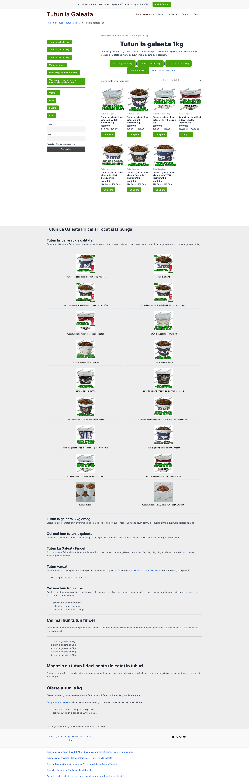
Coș (196, 14)
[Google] (180, 737)
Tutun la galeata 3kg (59, 57)
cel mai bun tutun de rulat (145, 570)
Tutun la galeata (144, 14)
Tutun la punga (56, 65)
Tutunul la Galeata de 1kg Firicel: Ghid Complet (70, 770)
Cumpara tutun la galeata (59, 702)
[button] (153, 14)
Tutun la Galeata (70, 14)
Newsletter (172, 14)
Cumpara (108, 134)
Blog (160, 14)
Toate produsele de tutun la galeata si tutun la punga (63, 81)
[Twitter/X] (176, 737)
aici (57, 577)
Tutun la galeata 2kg (59, 49)
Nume (49, 125)
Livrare (52, 108)
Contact (186, 14)
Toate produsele (138, 70)
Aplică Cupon (161, 4)
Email (49, 134)
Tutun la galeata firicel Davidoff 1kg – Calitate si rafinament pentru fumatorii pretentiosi (90, 752)
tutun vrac (70, 609)
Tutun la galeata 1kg (59, 42)
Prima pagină (107, 36)
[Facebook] (173, 737)
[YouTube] (184, 737)
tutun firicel (70, 627)
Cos (51, 115)
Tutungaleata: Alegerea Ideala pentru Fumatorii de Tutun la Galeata (79, 758)
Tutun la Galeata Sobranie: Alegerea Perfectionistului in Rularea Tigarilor (82, 764)
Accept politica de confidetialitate (61, 144)
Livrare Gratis (157, 70)
